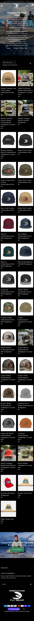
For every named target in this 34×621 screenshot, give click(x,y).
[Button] (27, 5)
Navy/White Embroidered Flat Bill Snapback (24, 236)
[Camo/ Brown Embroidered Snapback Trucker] (25, 337)
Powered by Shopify (24, 611)
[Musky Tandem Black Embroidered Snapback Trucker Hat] (8, 140)
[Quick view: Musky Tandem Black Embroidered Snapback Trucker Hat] (14, 134)
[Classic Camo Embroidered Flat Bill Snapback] (8, 307)
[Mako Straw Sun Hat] (8, 509)
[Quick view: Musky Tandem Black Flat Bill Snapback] (31, 102)
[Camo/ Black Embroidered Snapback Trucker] (8, 365)
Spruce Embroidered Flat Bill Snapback (7, 264)
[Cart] (32, 5)
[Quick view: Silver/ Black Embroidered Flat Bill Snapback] (14, 331)
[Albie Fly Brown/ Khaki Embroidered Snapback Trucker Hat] (25, 78)
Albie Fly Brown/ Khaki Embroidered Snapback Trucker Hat (25, 91)
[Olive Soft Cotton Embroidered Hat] (25, 170)
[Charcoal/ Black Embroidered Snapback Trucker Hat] (8, 423)
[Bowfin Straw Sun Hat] (25, 483)
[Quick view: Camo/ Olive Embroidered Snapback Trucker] (31, 359)
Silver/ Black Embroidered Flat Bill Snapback (7, 350)
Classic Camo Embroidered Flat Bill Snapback (7, 320)
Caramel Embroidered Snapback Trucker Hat (25, 436)
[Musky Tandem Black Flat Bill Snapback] (25, 108)
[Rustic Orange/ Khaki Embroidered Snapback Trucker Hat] (8, 453)
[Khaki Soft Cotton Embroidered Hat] (25, 198)
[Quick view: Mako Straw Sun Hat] (14, 502)
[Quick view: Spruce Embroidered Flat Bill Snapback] (14, 245)
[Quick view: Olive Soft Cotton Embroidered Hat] (31, 164)
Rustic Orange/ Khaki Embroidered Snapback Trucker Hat (8, 466)
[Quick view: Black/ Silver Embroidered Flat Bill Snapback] (31, 273)
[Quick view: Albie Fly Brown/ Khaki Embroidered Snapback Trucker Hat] (31, 72)
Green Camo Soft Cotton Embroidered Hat (7, 182)
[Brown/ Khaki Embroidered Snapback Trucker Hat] (8, 393)
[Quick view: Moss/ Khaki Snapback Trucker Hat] (31, 447)
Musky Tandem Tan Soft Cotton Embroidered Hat (8, 90)
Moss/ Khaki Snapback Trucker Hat (25, 465)
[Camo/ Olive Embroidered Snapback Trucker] (25, 365)
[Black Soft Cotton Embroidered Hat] (25, 140)
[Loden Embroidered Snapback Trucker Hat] (25, 307)
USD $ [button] (23, 609)
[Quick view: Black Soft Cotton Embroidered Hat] (31, 134)
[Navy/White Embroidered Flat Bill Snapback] (25, 224)
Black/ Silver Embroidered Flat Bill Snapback (24, 292)
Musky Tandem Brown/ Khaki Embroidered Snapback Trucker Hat (8, 122)
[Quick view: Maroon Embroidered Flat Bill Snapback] (14, 217)
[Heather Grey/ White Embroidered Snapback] (25, 393)
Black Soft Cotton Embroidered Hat (25, 151)
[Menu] (2, 6)
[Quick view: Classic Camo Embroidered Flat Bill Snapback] (14, 301)
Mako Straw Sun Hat (7, 520)
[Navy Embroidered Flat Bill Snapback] (25, 252)
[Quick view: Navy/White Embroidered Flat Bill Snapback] (31, 217)
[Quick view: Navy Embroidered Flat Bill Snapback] (31, 245)
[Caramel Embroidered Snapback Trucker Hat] (25, 423)
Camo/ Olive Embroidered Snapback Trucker (25, 377)
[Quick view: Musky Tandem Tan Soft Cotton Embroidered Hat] (14, 72)
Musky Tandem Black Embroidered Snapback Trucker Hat (8, 153)
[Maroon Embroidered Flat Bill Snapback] (8, 224)
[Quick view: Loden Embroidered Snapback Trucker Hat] (31, 301)
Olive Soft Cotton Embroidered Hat (25, 181)
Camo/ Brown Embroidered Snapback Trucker (25, 350)
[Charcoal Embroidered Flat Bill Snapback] (8, 279)
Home (9, 48)
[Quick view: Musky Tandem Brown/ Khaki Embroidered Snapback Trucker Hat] (14, 102)
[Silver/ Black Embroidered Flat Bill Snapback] (8, 337)
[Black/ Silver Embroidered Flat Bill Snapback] (25, 279)
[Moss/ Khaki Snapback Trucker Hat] (25, 453)
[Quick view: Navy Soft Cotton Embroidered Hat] (14, 191)
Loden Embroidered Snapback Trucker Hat (25, 321)
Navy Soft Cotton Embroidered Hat (7, 209)
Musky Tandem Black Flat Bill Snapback (24, 120)
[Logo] (16, 6)
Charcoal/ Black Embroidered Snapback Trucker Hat (8, 436)
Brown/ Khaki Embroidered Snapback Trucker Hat (8, 406)
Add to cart (8, 82)
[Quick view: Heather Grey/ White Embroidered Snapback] (31, 387)
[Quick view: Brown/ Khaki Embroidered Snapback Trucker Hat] (14, 387)
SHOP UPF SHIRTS (17, 549)
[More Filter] (30, 63)
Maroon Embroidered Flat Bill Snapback (7, 236)
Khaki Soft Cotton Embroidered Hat (25, 209)
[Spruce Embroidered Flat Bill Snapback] (8, 252)
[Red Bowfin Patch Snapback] (8, 483)
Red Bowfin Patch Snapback (8, 494)
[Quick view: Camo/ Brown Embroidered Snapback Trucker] (31, 331)
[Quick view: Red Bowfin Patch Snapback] (14, 476)
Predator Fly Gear (13, 611)
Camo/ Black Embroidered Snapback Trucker (8, 377)
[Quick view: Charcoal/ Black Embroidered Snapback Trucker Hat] (14, 417)
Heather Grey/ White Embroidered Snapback (25, 405)
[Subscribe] (30, 584)
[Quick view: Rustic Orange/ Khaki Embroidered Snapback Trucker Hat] (14, 447)
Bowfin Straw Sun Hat (25, 494)
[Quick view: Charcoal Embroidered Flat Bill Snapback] (14, 273)
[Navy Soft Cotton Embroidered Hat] (8, 198)
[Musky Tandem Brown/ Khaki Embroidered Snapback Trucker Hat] (8, 108)
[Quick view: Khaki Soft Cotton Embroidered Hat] (31, 191)
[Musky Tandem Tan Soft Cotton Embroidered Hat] (8, 78)
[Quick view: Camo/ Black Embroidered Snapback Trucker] (14, 359)
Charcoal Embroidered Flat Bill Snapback (7, 292)
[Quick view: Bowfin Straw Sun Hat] (31, 476)
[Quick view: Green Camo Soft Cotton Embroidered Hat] (14, 164)
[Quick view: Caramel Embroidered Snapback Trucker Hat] (31, 417)
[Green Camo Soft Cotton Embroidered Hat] (8, 170)
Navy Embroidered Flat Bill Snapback (25, 263)
